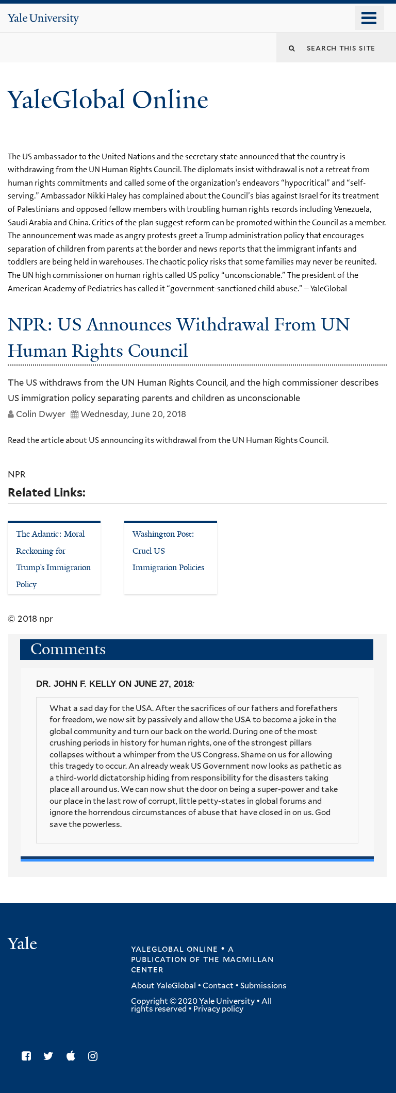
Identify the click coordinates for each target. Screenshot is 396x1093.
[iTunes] (73, 1056)
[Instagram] (95, 1056)
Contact (218, 985)
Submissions (263, 985)
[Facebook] (29, 1056)
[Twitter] (51, 1056)
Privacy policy (218, 1009)
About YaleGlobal (163, 985)
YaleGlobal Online (107, 100)
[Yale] (24, 945)
